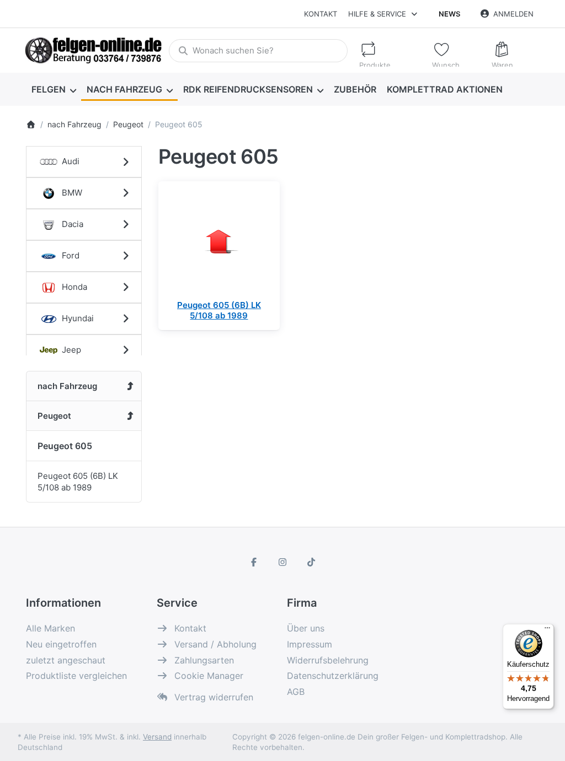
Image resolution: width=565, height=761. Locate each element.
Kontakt (320, 13)
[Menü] (547, 630)
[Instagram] (282, 562)
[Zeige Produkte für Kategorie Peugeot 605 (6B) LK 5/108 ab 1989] (219, 242)
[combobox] (258, 50)
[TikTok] (311, 562)
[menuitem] (53, 89)
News (449, 13)
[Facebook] (254, 562)
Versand (157, 736)
